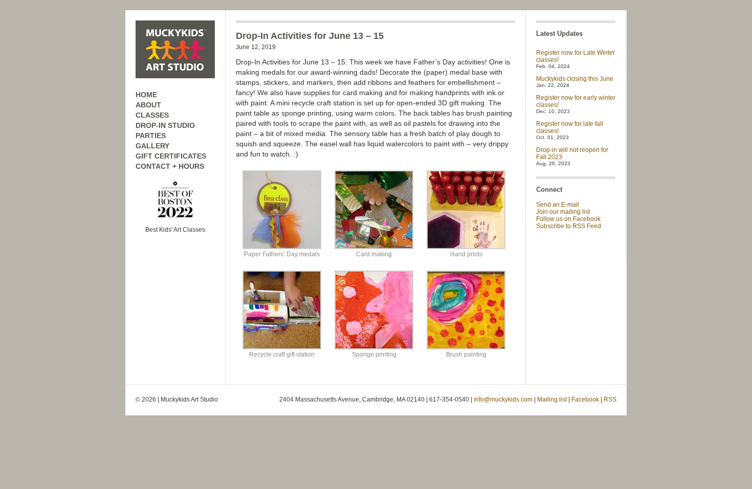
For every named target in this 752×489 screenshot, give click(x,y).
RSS (610, 399)
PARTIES (151, 135)
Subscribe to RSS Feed (568, 226)
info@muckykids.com (503, 399)
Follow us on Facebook (568, 219)
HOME (146, 95)
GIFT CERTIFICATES (171, 156)
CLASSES (152, 115)
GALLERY (152, 146)
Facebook (585, 399)
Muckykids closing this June (574, 78)
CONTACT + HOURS (170, 166)
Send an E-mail (557, 204)
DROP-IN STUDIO (165, 125)
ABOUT (148, 105)
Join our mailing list (563, 211)
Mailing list (552, 399)
